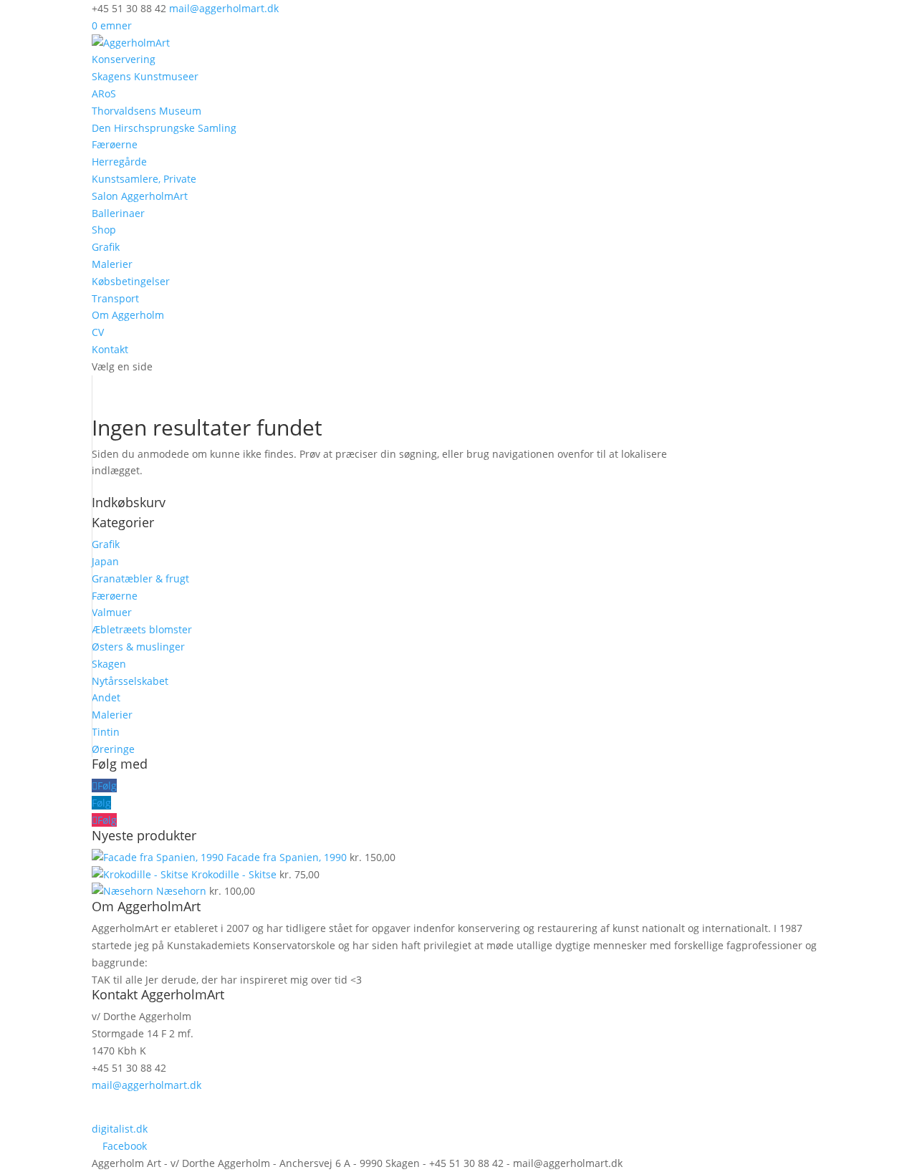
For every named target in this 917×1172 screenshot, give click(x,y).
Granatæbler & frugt (140, 578)
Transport (115, 298)
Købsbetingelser (131, 281)
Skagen (109, 664)
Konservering (123, 59)
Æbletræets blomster (142, 629)
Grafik (106, 247)
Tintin (106, 732)
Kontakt (110, 349)
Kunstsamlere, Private (144, 179)
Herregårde (119, 161)
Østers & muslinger (138, 646)
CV (98, 332)
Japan (105, 561)
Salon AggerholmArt (140, 196)
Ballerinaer (118, 213)
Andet (106, 697)
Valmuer (112, 612)
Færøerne (115, 144)
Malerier (112, 264)
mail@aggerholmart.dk (146, 1085)
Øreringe (113, 749)
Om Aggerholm (128, 315)
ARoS (104, 93)
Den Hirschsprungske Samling (164, 128)
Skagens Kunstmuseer (145, 76)
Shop (104, 229)
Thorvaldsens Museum (146, 110)
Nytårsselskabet (130, 681)
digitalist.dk (120, 1128)
